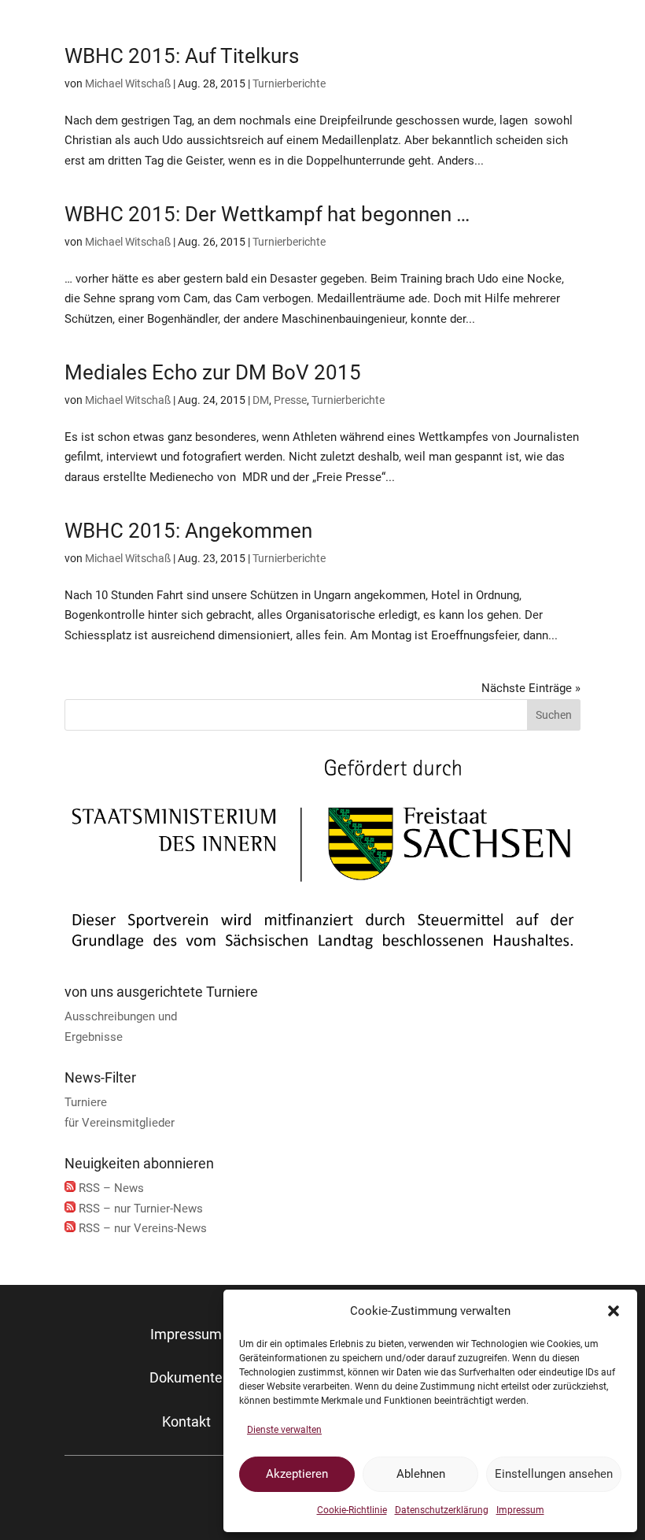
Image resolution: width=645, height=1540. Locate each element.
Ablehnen (420, 1474)
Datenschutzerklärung (441, 1510)
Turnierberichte (289, 83)
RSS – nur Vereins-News (143, 1228)
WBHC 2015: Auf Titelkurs (181, 56)
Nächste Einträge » (530, 688)
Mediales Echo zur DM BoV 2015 (212, 372)
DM (260, 400)
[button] (613, 1311)
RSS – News (111, 1188)
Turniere (85, 1102)
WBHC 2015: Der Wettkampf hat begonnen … (267, 214)
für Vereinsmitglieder (119, 1123)
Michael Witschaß (128, 83)
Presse (290, 400)
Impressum (520, 1510)
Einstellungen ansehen (554, 1474)
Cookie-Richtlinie (352, 1510)
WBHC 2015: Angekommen (188, 530)
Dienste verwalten (284, 1429)
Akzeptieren (297, 1474)
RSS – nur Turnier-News (141, 1208)
